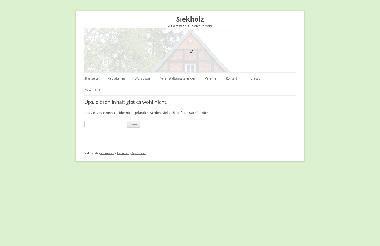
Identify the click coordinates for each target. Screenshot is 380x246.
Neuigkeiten (116, 78)
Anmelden (123, 153)
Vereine (210, 78)
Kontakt (231, 78)
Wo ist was (142, 78)
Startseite (91, 78)
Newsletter (92, 89)
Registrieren (138, 153)
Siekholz (190, 19)
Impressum (255, 78)
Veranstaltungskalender (177, 78)
